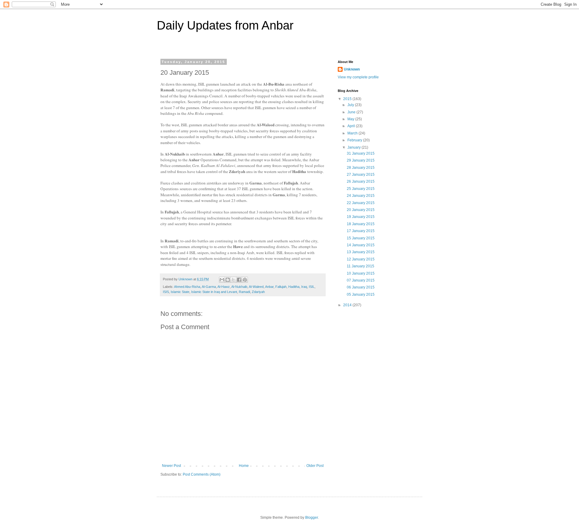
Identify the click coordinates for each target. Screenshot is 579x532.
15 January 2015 (361, 238)
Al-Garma (209, 286)
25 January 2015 (361, 189)
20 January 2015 (361, 210)
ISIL (312, 286)
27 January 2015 (361, 174)
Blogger (311, 517)
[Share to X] (233, 280)
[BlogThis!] (228, 280)
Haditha (293, 286)
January (354, 147)
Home (244, 466)
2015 (348, 99)
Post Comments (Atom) (201, 474)
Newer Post (171, 466)
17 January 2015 (361, 231)
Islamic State (180, 292)
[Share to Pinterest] (245, 280)
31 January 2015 (361, 153)
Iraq (304, 286)
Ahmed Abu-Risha (187, 286)
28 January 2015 (361, 167)
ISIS (166, 292)
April (351, 126)
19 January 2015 (361, 217)
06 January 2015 (361, 287)
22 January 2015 (361, 203)
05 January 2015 (361, 294)
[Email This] (222, 280)
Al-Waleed (256, 286)
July (351, 105)
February (355, 140)
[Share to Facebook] (239, 280)
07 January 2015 (361, 280)
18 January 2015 (361, 224)
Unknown (352, 69)
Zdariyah (258, 292)
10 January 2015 (361, 273)
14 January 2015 (361, 245)
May (351, 119)
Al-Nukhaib (239, 286)
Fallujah (280, 286)
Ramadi (244, 292)
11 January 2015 (360, 266)
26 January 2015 (361, 181)
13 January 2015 (361, 252)
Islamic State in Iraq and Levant (214, 292)
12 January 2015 (361, 259)
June (351, 112)
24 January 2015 (361, 196)
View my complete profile (358, 77)
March (353, 133)
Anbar (269, 286)
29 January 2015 (361, 160)
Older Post (315, 466)
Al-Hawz (223, 286)
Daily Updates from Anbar (225, 25)
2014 (348, 305)
